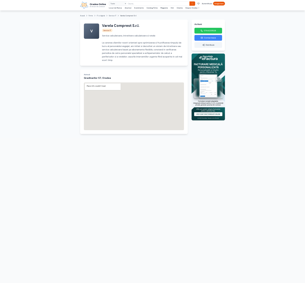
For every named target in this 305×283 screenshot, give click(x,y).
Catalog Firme (152, 8)
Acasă (82, 16)
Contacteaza (210, 38)
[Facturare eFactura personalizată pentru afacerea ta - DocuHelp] (208, 87)
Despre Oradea (191, 8)
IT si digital (101, 16)
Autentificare (207, 4)
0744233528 (210, 30)
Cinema (180, 8)
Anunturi (128, 8)
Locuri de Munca (115, 8)
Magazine (164, 8)
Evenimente (139, 8)
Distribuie (210, 45)
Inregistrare (219, 4)
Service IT (112, 16)
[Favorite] (198, 3)
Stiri (172, 8)
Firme (91, 16)
